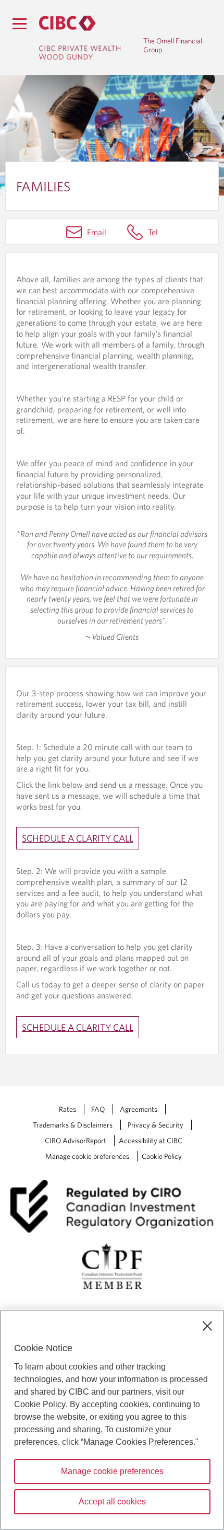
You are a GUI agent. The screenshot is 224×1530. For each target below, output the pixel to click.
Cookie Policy (162, 1156)
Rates (67, 1109)
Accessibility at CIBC (150, 1140)
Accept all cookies (112, 1501)
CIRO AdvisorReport (75, 1140)
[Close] (207, 1326)
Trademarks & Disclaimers (73, 1125)
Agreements (138, 1109)
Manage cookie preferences (87, 1156)
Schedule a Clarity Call (77, 838)
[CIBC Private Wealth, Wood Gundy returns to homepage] (91, 38)
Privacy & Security (155, 1125)
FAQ (98, 1109)
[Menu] (19, 23)
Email (96, 232)
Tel (153, 232)
